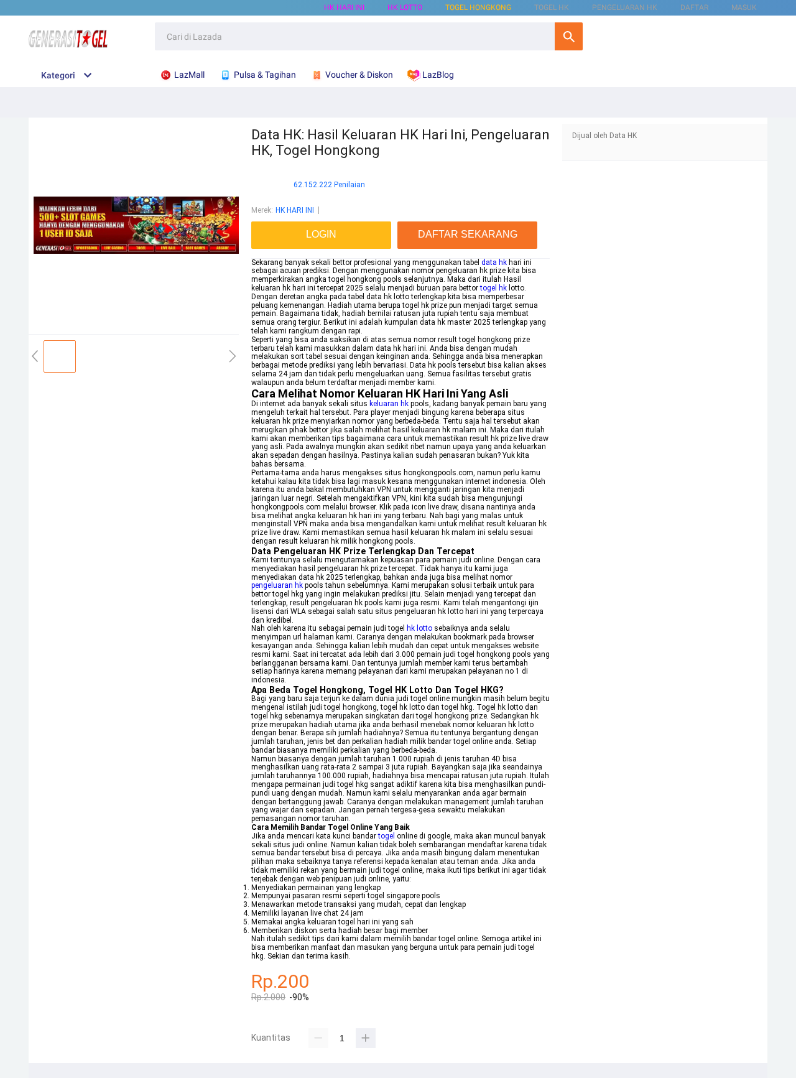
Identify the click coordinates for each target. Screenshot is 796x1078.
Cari (569, 36)
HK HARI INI (344, 7)
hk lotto (419, 628)
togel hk (493, 288)
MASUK (744, 7)
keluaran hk (389, 403)
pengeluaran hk (277, 585)
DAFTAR (694, 7)
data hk (494, 262)
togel (386, 836)
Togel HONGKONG (478, 7)
